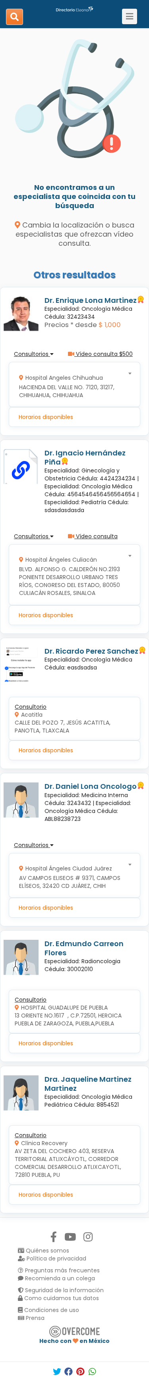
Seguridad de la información (63, 1290)
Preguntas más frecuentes (61, 1270)
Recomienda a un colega (59, 1278)
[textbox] (72, 384)
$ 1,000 (110, 325)
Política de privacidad (55, 1258)
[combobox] (72, 384)
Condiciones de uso (51, 1310)
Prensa (34, 1318)
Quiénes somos (46, 1251)
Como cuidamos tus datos (61, 1298)
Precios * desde (71, 325)
